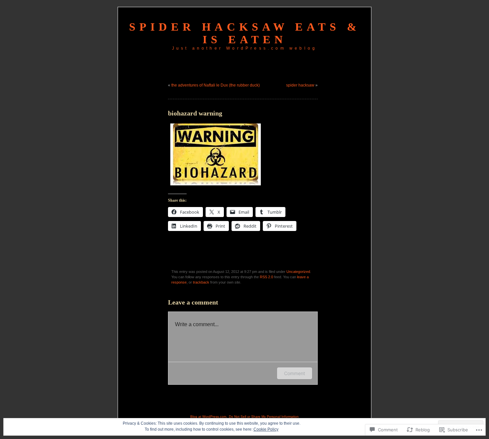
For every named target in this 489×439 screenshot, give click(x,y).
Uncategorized (298, 272)
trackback (201, 282)
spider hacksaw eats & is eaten (244, 33)
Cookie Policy (265, 429)
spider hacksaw (300, 85)
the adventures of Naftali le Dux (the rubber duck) (215, 85)
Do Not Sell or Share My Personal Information (264, 416)
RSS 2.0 (266, 277)
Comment (294, 373)
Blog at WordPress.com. (208, 416)
